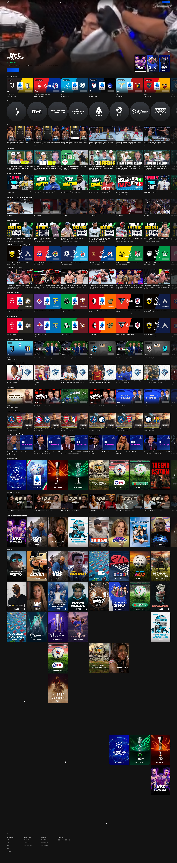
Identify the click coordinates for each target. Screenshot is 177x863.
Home (8, 839)
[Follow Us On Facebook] (59, 839)
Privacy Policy (26, 842)
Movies (8, 842)
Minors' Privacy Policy (28, 845)
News (8, 850)
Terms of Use (26, 839)
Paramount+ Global (10, 853)
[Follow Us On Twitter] (62, 839)
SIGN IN (158, 1)
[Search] (60, 2)
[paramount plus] (10, 2)
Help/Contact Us (44, 839)
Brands (8, 848)
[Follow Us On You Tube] (66, 839)
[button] (20, 87)
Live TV (8, 845)
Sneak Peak (9, 851)
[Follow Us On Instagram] (69, 839)
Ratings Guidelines (44, 842)
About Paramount (44, 845)
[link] (166, 2)
